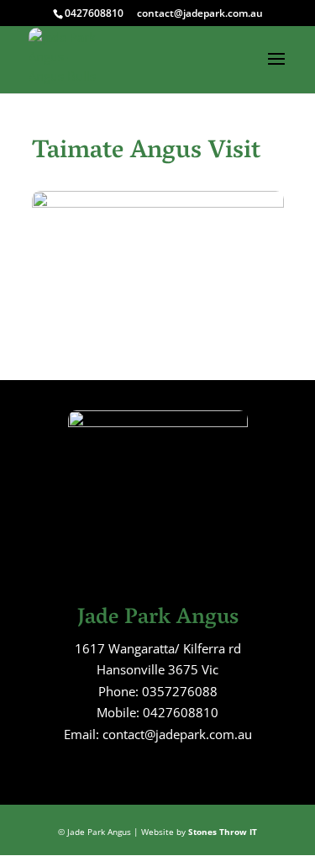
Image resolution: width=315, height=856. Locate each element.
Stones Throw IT (222, 832)
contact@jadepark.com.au (200, 13)
